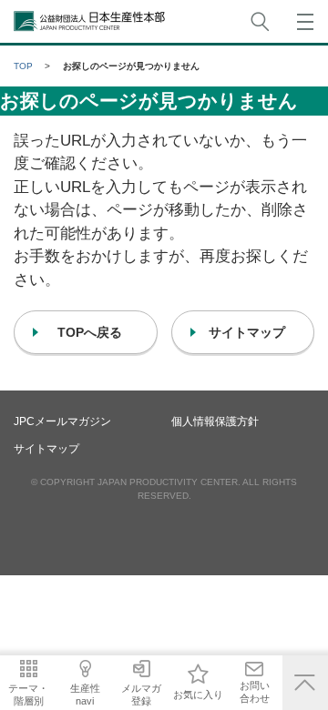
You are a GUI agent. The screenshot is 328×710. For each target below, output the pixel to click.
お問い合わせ (255, 691)
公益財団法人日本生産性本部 (90, 21)
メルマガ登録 (141, 694)
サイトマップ (46, 448)
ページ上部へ (305, 682)
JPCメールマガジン (62, 421)
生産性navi (85, 694)
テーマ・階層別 (28, 694)
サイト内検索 (259, 21)
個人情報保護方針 (215, 421)
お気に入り (198, 694)
